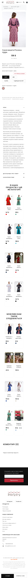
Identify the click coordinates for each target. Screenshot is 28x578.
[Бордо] (15, 272)
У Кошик (7, 576)
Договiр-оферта (6, 519)
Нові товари (5, 509)
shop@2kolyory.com (10, 546)
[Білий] (6, 301)
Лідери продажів (6, 511)
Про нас (4, 521)
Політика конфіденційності (9, 523)
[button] (14, 504)
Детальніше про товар (10, 173)
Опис (5, 107)
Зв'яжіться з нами (6, 525)
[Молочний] (15, 400)
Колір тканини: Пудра (9, 85)
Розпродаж (5, 507)
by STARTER (14, 559)
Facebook (18, 501)
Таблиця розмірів (19, 73)
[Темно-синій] (6, 272)
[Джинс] (15, 343)
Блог (3, 531)
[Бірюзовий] (15, 243)
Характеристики (8, 177)
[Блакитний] (15, 430)
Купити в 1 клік (20, 576)
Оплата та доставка (7, 517)
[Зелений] (15, 214)
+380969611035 (9, 543)
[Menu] (3, 2)
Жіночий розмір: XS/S (9, 71)
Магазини (4, 529)
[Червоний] (6, 214)
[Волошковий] (6, 400)
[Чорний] (6, 243)
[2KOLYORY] (14, 494)
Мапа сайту (5, 527)
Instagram (9, 501)
